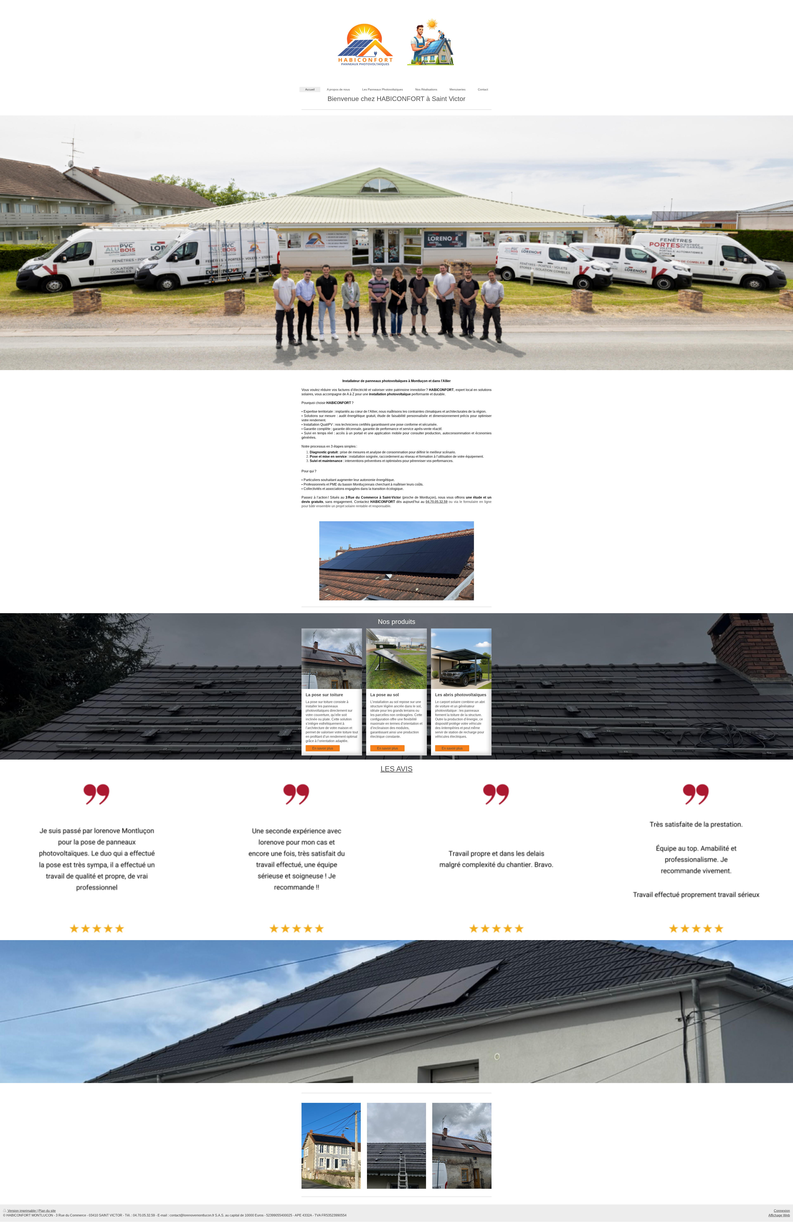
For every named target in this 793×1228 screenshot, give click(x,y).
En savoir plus (322, 748)
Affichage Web (779, 1215)
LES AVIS (397, 769)
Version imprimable (22, 1211)
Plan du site (47, 1211)
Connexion (782, 1211)
